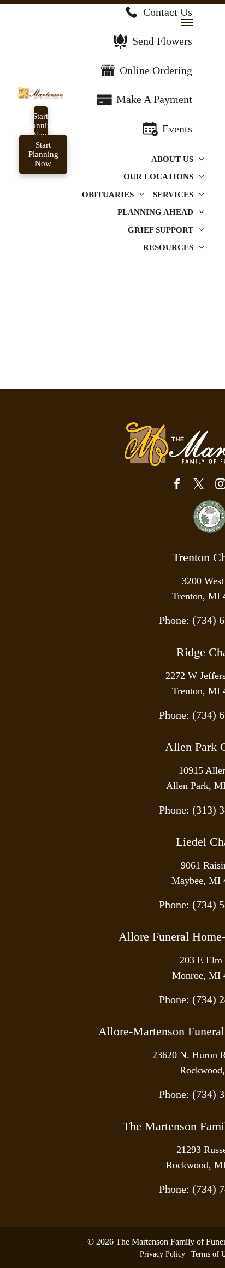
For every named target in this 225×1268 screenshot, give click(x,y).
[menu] (187, 22)
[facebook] (177, 485)
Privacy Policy (162, 1254)
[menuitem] (178, 159)
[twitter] (199, 485)
